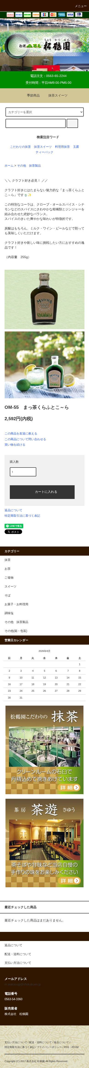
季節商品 (33, 95)
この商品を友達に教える (21, 433)
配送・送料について (40, 1042)
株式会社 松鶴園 (35, 1061)
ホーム (9, 165)
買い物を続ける (15, 444)
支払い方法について (16, 1042)
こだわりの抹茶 (20, 146)
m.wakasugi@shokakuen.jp (23, 984)
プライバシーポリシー (49, 1047)
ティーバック (44, 152)
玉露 (76, 146)
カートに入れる (46, 491)
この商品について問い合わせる (25, 439)
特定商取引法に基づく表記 (22, 515)
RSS (66, 1047)
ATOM (75, 1047)
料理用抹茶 (62, 146)
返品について (13, 510)
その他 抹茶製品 (29, 165)
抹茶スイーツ (58, 95)
